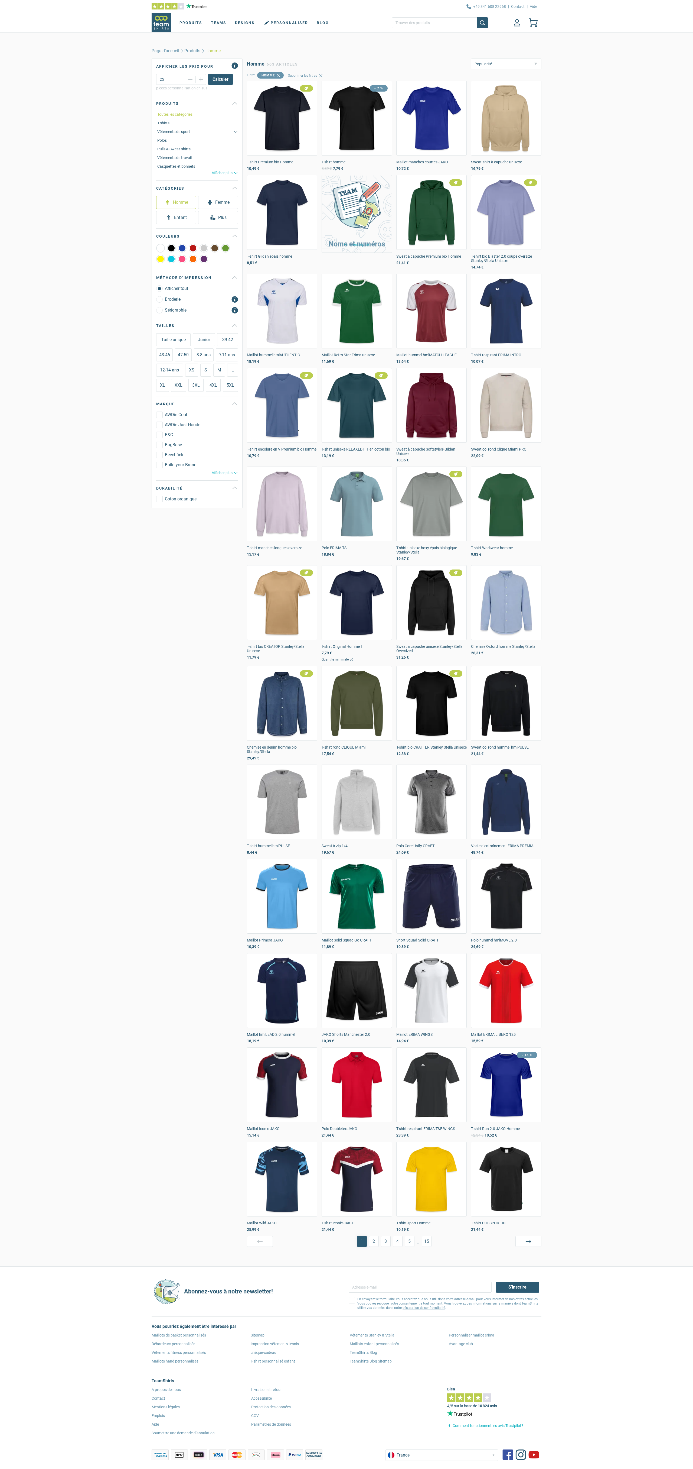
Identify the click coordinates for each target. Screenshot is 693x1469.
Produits (190, 23)
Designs (245, 23)
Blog (323, 23)
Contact (518, 6)
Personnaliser (289, 23)
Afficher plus (222, 173)
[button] (357, 214)
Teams (218, 23)
